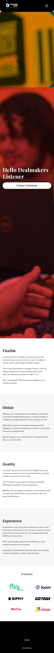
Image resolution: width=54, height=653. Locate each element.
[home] (11, 6)
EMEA (27, 640)
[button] (46, 6)
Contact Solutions (27, 185)
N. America (27, 648)
